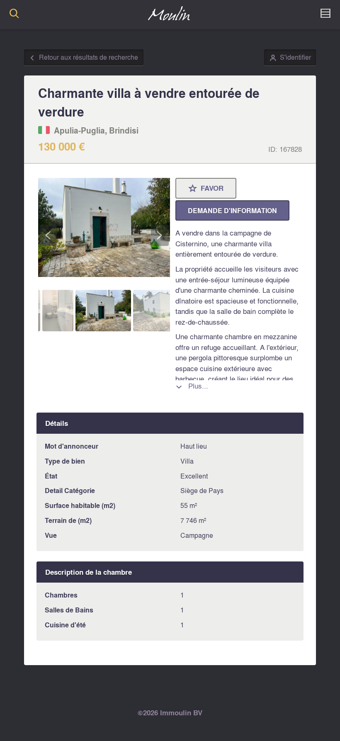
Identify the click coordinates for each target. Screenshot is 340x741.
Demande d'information (232, 210)
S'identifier (290, 57)
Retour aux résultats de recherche (83, 57)
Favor (206, 188)
